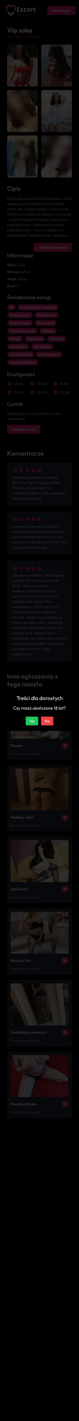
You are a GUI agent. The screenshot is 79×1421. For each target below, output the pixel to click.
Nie (47, 721)
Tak (32, 721)
